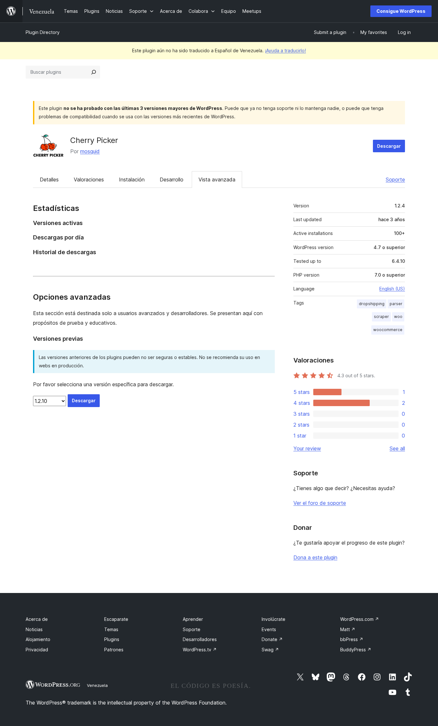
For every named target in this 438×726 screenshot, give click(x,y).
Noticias (34, 629)
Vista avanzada (216, 179)
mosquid (90, 151)
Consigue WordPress (400, 11)
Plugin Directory (43, 32)
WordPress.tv (200, 649)
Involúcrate (273, 619)
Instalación (132, 179)
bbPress (351, 639)
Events (269, 629)
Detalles (49, 179)
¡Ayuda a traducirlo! (285, 50)
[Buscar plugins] (93, 72)
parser (396, 303)
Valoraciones (89, 179)
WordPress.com (359, 619)
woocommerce (387, 329)
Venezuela (97, 685)
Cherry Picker (94, 140)
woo (398, 316)
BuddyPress (355, 649)
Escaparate (116, 619)
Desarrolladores (200, 639)
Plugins (111, 639)
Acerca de (37, 619)
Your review (307, 448)
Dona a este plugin (315, 557)
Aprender (193, 619)
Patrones (113, 649)
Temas (111, 629)
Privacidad (37, 649)
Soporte (395, 179)
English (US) (392, 288)
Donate (272, 639)
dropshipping (371, 303)
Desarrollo (171, 179)
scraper (381, 316)
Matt (347, 629)
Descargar (389, 146)
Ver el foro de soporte (319, 503)
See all (397, 448)
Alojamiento (38, 639)
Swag (270, 649)
